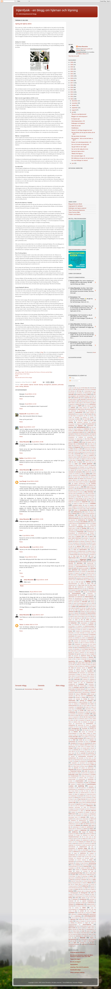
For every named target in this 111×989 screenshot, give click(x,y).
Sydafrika (77, 869)
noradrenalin (90, 731)
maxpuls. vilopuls (84, 680)
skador (91, 828)
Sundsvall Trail (90, 864)
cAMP (75, 462)
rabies (93, 789)
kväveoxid (90, 639)
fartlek (88, 508)
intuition (70, 603)
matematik (77, 679)
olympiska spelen (90, 746)
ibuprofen (74, 590)
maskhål (77, 677)
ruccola (82, 800)
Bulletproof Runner (87, 457)
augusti (74, 110)
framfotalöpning (81, 520)
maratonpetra (82, 672)
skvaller (78, 835)
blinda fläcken (77, 445)
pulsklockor (83, 787)
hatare (70, 552)
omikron (78, 748)
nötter (71, 744)
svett (77, 868)
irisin (93, 603)
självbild (82, 827)
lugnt (77, 654)
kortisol (78, 629)
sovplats (84, 845)
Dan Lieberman (92, 475)
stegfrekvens (83, 853)
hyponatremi (71, 578)
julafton (89, 608)
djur (76, 488)
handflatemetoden (81, 551)
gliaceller (71, 541)
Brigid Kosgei (82, 452)
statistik (89, 851)
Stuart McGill (84, 863)
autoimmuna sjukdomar (82, 422)
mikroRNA (71, 695)
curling (82, 473)
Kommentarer (74, 380)
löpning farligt (72, 663)
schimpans (85, 813)
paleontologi (91, 753)
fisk (80, 513)
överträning (71, 946)
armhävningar (71, 419)
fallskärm (75, 508)
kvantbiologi (76, 637)
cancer (80, 462)
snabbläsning (85, 840)
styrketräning (92, 863)
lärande (36, 384)
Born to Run (86, 450)
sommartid (78, 845)
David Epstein (85, 476)
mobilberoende (84, 703)
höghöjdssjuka (81, 586)
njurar (87, 730)
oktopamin (92, 744)
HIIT (86, 556)
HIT (69, 560)
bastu (93, 429)
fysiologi (84, 528)
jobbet (74, 606)
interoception (76, 601)
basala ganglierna (78, 429)
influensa (70, 598)
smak (79, 838)
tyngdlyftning (71, 896)
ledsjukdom (91, 645)
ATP (91, 420)
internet (70, 601)
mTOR (81, 710)
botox (92, 450)
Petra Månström (78, 764)
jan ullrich (87, 604)
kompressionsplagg (89, 626)
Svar (22, 576)
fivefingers (71, 515)
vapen (92, 907)
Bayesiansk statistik (78, 432)
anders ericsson (83, 407)
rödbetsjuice (89, 805)
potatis (79, 772)
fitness (84, 513)
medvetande (91, 684)
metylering (71, 692)
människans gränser (83, 718)
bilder (78, 440)
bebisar (87, 434)
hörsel (81, 588)
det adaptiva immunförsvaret (78, 483)
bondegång (71, 450)
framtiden (90, 520)
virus (71, 921)
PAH (77, 753)
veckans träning (82, 914)
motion (87, 707)
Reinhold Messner (85, 792)
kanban (90, 614)
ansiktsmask (73, 410)
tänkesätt (92, 896)
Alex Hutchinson (87, 402)
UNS (78, 901)
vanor (84, 907)
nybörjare (91, 740)
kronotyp (70, 634)
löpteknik (90, 667)
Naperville (88, 720)
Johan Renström (24, 441)
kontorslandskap (92, 627)
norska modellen (84, 736)
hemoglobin (75, 552)
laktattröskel (77, 644)
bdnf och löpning (80, 434)
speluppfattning (72, 848)
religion (75, 794)
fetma (91, 510)
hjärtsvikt (71, 571)
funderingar (80, 526)
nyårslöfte (93, 741)
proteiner (93, 782)
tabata (93, 874)
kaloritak (73, 614)
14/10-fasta (87, 389)
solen (93, 843)
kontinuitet (85, 627)
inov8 (85, 598)
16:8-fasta (93, 389)
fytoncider (92, 528)
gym (83, 547)
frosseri (89, 523)
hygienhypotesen (90, 576)
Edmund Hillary (76, 495)
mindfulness (89, 695)
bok (81, 448)
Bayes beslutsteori (79, 430)
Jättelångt (71, 611)
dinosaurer (71, 488)
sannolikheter (80, 812)
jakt (82, 605)
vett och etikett (74, 917)
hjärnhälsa (79, 563)
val (87, 905)
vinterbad (86, 919)
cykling (87, 473)
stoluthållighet (71, 859)
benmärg (79, 435)
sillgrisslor (71, 822)
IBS (69, 590)
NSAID (80, 740)
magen (84, 669)
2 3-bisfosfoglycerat (88, 391)
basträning (86, 429)
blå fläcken (93, 447)
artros (78, 419)
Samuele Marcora (91, 810)
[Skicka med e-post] (47, 382)
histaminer (85, 557)
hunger (90, 574)
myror (77, 715)
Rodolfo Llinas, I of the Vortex (22, 374)
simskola (92, 822)
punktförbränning (72, 789)
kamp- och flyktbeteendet (81, 614)
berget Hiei (92, 435)
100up (70, 389)
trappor (86, 887)
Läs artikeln (61, 357)
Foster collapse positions (86, 518)
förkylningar (80, 531)
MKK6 (91, 702)
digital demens (90, 487)
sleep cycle (88, 836)
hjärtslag (92, 569)
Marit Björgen (91, 674)
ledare (78, 645)
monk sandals (87, 705)
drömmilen (78, 490)
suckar (83, 864)
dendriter (86, 481)
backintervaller (90, 424)
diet (82, 487)
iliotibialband (71, 591)
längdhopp (84, 657)
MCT (82, 682)
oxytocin (88, 751)
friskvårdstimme (82, 523)
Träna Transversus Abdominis (77, 210)
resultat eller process (91, 794)
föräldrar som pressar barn (80, 534)
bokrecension (88, 448)
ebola (70, 495)
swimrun (88, 868)
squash (92, 849)
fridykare (92, 521)
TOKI (71, 884)
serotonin (71, 818)
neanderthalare (89, 723)
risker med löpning (87, 797)
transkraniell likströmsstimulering (75, 887)
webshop (84, 927)
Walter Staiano (91, 926)
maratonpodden (90, 672)
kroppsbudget (85, 634)
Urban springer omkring (77, 972)
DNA (80, 488)
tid (93, 881)
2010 (72, 99)
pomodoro (92, 771)
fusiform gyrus (72, 528)
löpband (80, 661)
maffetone (78, 669)
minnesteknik (91, 697)
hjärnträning (71, 566)
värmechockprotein (73, 924)
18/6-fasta (72, 391)
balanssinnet (90, 425)
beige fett (93, 434)
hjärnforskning (91, 561)
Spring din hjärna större (23, 24)
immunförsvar (92, 591)
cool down (79, 470)
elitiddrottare (71, 498)
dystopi (80, 491)
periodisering (83, 761)
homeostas (77, 571)
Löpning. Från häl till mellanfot (79, 967)
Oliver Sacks (81, 746)
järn (93, 609)
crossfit (92, 471)
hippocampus (72, 557)
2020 (72, 76)
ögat (75, 942)
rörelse (87, 809)
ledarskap (84, 646)
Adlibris (80, 53)
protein (87, 782)
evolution (26, 384)
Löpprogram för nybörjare (76, 206)
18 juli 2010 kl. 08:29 (32, 481)
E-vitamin (86, 493)
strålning (77, 863)
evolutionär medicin (77, 505)
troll (88, 889)
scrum (71, 815)
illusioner (78, 591)
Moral (93, 705)
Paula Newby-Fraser (78, 759)
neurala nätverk (83, 726)
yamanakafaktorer (90, 929)
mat (70, 679)
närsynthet (80, 743)
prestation (93, 774)
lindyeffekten (77, 649)
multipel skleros (90, 710)
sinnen (77, 823)
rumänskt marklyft (90, 800)
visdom (77, 921)
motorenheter (88, 708)
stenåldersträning (81, 854)
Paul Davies (88, 758)
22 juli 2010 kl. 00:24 (37, 547)
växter (78, 926)
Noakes (76, 731)
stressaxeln (71, 861)
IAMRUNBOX (91, 588)
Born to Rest (78, 450)
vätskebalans (72, 926)
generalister (85, 538)
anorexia (88, 409)
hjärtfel (75, 568)
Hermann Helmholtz (84, 554)
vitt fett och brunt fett (91, 921)
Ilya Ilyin (85, 591)
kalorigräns (83, 613)
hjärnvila (92, 566)
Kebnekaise (77, 618)
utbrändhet (78, 902)
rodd (75, 799)
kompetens (79, 626)
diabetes (85, 485)
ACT (70, 397)
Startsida (41, 685)
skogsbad (91, 832)
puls (77, 787)
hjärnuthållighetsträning (81, 566)
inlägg (41, 352)
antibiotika (71, 412)
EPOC (70, 503)
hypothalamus (86, 578)
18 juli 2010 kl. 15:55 (37, 519)
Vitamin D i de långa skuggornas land (81, 130)
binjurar (92, 440)
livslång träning (73, 650)
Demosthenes (89, 478)
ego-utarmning (72, 496)
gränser (79, 546)
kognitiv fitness (80, 621)
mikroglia (92, 694)
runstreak (72, 804)
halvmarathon (83, 549)
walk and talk (83, 926)
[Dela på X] (50, 382)
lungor (92, 654)
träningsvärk (84, 892)
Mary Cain (71, 677)
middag (77, 694)
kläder (76, 619)
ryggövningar (85, 804)
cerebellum (71, 465)
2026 (72, 62)
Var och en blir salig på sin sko (79, 149)
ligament (89, 647)
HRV (70, 574)
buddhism (91, 455)
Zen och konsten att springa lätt (80, 144)
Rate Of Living (84, 790)
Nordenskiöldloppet (73, 733)
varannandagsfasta (73, 909)
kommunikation (72, 626)
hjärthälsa (93, 568)
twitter (93, 894)
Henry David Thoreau (84, 552)
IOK (89, 603)
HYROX (92, 578)
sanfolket (73, 812)
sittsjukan (85, 825)
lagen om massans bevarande (87, 642)
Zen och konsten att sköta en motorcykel (78, 934)
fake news (88, 506)
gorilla (93, 541)
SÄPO (86, 872)
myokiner (72, 715)
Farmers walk (82, 508)
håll (78, 579)
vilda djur (94, 917)
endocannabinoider (81, 500)
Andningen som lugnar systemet (77, 208)
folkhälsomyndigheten (74, 518)
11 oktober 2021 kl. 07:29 (31, 624)
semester (83, 817)
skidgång (76, 830)
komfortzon (91, 624)
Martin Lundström (90, 676)
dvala (83, 490)
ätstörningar (91, 941)
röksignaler (82, 809)
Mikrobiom (84, 694)
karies (76, 616)
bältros (78, 458)
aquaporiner (80, 415)
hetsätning (92, 554)
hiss (80, 557)
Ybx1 (70, 931)
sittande (78, 825)
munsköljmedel (81, 712)
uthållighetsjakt (80, 904)
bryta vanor (71, 455)
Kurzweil (70, 637)
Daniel (21, 427)
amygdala (94, 405)
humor (80, 574)
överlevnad (84, 944)
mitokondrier (72, 700)
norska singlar (93, 736)
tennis (89, 879)
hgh (69, 556)
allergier (83, 404)
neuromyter (84, 728)
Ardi (91, 415)
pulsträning (91, 787)
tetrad (72, 881)
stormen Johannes (81, 859)
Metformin (92, 690)
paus (86, 759)
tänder (87, 896)
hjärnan (31, 384)
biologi (83, 442)
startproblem (83, 851)
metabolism (73, 690)
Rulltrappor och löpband (78, 123)
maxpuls (77, 680)
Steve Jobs (88, 856)
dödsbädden (79, 493)
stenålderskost (72, 855)
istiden (78, 604)
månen (75, 718)
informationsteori (78, 598)
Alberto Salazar (72, 402)
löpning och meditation (84, 666)
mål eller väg (87, 717)
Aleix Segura (79, 402)
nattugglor (92, 721)
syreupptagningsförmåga (75, 873)
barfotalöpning (81, 427)
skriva (92, 833)
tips (95, 882)
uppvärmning (71, 902)
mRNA (75, 710)
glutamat (76, 541)
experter (92, 505)
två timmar (80, 894)
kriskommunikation (86, 631)
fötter (88, 534)
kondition (71, 627)
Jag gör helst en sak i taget (78, 146)
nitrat (77, 730)
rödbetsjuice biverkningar (74, 807)
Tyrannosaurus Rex (80, 896)
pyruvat (87, 789)
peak (71, 761)
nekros (87, 725)
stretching (86, 861)
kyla (70, 641)
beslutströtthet (90, 437)
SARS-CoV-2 (72, 814)
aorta (77, 414)
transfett (92, 886)
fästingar (87, 529)
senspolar (92, 817)
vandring (76, 907)
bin (83, 440)
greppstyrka (83, 544)
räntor (71, 805)
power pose (84, 772)
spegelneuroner (83, 846)
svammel (86, 866)
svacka (80, 866)
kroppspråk (86, 636)
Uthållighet (71, 904)
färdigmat (82, 529)
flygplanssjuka (71, 516)
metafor (86, 690)
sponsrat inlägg (82, 848)
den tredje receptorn (78, 481)
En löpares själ (75, 119)
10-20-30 (92, 387)
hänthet (82, 583)
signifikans (91, 820)
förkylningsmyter (90, 531)
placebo (91, 766)
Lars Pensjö (22, 481)
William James (91, 927)
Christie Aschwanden (73, 467)
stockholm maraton (89, 858)
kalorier (76, 613)
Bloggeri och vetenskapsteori (79, 116)
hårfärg (89, 579)
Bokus (84, 53)
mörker (71, 720)
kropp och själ (77, 634)
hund (86, 574)
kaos (95, 614)
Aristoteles (77, 417)
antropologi (71, 414)
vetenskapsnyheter (90, 916)
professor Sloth (82, 777)
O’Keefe (76, 744)
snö (75, 841)
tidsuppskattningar (77, 882)
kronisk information (80, 632)
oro (81, 749)
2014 (72, 89)
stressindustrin (79, 861)
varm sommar (90, 910)
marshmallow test (81, 676)
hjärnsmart (77, 564)
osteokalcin (82, 751)
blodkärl (92, 445)
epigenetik (85, 501)
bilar (74, 440)
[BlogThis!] (48, 382)
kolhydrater (74, 623)
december (75, 100)
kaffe (76, 611)
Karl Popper (81, 616)
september (75, 107)
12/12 (74, 389)
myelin (94, 713)
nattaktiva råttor (76, 721)
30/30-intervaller (87, 392)
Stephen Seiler (81, 856)
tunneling (70, 894)
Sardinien (87, 812)
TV (75, 894)
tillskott (89, 882)
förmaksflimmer (72, 533)
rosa (89, 799)
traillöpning (85, 886)
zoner (70, 937)
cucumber (77, 473)
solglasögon (71, 845)
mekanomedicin (83, 685)
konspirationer (78, 627)
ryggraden (78, 804)
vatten (94, 912)
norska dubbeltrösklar (89, 735)
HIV (73, 560)
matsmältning (71, 680)
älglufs (94, 939)
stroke (92, 861)
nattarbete (85, 721)
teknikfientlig (77, 879)
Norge (75, 735)
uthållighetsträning (90, 904)
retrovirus (87, 795)
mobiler (92, 703)
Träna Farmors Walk (74, 212)
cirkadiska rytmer (92, 467)
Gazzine (78, 50)
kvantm (83, 637)
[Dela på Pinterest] (53, 382)
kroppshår (79, 636)
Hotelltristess (74, 128)
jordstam (77, 608)
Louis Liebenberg (90, 652)
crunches (70, 473)
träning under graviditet (91, 891)
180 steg (79, 391)
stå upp (72, 864)
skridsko (88, 833)
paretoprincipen (72, 758)
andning (92, 407)
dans (71, 476)
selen (90, 815)
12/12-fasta (80, 389)
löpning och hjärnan (91, 664)
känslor (70, 642)
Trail (79, 886)
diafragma (72, 487)
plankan (83, 767)
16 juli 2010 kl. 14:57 (29, 427)
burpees (94, 457)
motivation (79, 708)
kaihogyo (83, 611)
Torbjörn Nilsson (78, 884)
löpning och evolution (81, 664)
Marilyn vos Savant (81, 674)
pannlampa (78, 754)
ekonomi (79, 496)
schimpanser (93, 814)
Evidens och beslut (83, 503)
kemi (83, 618)
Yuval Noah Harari (85, 932)
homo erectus (91, 571)
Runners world (86, 48)
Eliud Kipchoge (79, 498)
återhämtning (72, 939)
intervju (92, 601)
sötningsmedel (81, 874)
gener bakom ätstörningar (75, 538)
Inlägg (72, 378)
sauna (80, 813)
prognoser (91, 777)
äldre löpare (84, 939)
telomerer (84, 879)
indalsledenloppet (73, 595)
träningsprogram (74, 892)
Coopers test (86, 470)
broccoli (88, 452)
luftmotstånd (71, 654)
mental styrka (72, 689)
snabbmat (92, 840)
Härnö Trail (90, 583)
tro (85, 889)
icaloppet (79, 590)
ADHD (81, 397)
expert (86, 505)
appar (90, 414)
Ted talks (94, 877)
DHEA (79, 485)
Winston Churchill (72, 929)
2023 (72, 69)
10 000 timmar (84, 387)
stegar (75, 853)
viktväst (84, 917)
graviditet (89, 543)
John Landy (71, 608)
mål (81, 717)
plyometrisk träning (87, 769)
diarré (78, 487)
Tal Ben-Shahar (72, 876)
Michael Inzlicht (78, 692)
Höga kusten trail (82, 585)
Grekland (77, 544)
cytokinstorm (75, 475)
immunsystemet (76, 593)
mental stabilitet (91, 687)
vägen (86, 922)
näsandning (87, 743)
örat (88, 942)
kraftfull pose (91, 629)
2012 (72, 94)
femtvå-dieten (83, 510)
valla (91, 905)
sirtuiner (87, 823)
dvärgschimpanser (90, 490)
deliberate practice (73, 478)
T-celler (88, 874)
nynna (87, 741)
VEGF (71, 916)
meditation (81, 684)
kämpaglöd (91, 640)
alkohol (77, 404)
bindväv (87, 440)
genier (71, 539)
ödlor (70, 942)
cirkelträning (73, 468)
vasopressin (88, 912)
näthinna (94, 743)
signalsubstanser (82, 820)
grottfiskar (94, 544)
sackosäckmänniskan (73, 810)
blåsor (76, 448)
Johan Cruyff (91, 606)
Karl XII (87, 616)
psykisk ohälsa (81, 784)
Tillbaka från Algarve (77, 153)
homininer (84, 571)
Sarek (93, 812)
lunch (88, 654)
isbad (73, 604)
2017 (72, 82)
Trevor (21, 624)
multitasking (72, 712)
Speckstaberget (72, 846)
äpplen (80, 941)
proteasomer (80, 782)
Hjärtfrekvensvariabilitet (84, 568)
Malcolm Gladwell (80, 671)
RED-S (92, 790)
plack (70, 767)
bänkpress (84, 458)
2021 (72, 73)
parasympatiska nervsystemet (85, 756)
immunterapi (89, 593)
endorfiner (91, 500)
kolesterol (93, 621)
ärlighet (84, 941)
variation (82, 911)
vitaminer (83, 921)
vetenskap (78, 916)
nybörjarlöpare (72, 741)
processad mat (90, 776)
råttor (95, 804)
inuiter (75, 603)
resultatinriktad (73, 795)
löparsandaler (91, 659)
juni (73, 163)
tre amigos (71, 889)
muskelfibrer (93, 712)
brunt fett (77, 453)
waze (79, 927)
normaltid (81, 735)
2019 (72, 78)
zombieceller (86, 935)
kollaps (70, 624)
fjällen (79, 515)
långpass (78, 657)
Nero (77, 726)
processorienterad (72, 777)
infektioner (82, 595)
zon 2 (92, 936)
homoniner (71, 573)
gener (91, 536)
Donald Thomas (86, 488)
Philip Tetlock (76, 766)
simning (84, 822)
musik (87, 712)
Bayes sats (88, 430)
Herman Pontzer (74, 554)
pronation (70, 780)
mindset (71, 697)
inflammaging (91, 595)
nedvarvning (80, 725)
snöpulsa (88, 841)
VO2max (73, 922)
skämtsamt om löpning (88, 835)
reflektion (71, 792)
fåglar (76, 529)
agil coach (93, 397)
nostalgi (87, 738)
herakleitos (93, 552)
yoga (83, 931)
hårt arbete (71, 581)
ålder (75, 937)
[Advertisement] (40, 671)
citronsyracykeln (81, 468)
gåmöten (92, 547)
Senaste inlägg (20, 685)
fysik (78, 528)
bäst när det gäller (92, 458)
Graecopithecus (75, 543)
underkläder (91, 899)
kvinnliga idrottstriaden (73, 639)
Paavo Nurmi (71, 753)
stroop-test (71, 863)
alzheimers (93, 404)
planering (76, 767)
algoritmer (72, 404)
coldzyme (72, 470)
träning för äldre (80, 891)
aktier (78, 401)
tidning (70, 882)
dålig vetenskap (88, 491)
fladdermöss (86, 515)
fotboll (94, 518)
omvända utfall (85, 748)
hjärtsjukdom (84, 569)
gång (70, 549)
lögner (79, 659)
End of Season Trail (89, 498)
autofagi (71, 422)
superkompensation (73, 866)
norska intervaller (73, 736)
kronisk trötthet (90, 632)
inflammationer (89, 596)
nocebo (83, 731)
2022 (72, 71)
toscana (92, 884)
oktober (74, 105)
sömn (73, 874)
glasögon (92, 539)
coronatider (71, 472)
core (93, 470)
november (75, 103)
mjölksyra (90, 700)
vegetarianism (92, 914)
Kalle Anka (71, 613)
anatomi (73, 407)
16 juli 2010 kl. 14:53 (32, 413)
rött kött (92, 809)
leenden (70, 647)
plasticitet (54, 384)
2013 (72, 92)
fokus (93, 516)
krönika (92, 636)
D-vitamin (82, 475)
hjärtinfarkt (74, 569)
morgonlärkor (71, 707)
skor (81, 833)
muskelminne (73, 713)
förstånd (92, 533)
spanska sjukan (90, 845)
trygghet (92, 889)
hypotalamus (79, 578)
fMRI (77, 516)
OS (91, 749)
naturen (70, 723)
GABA (93, 534)
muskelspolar (80, 713)
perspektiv (71, 764)
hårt (93, 579)
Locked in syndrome (79, 652)
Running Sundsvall (91, 802)
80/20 (89, 394)
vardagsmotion (82, 909)
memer (70, 687)
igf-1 (93, 590)
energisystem (77, 501)
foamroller (88, 516)
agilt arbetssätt (81, 399)
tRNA (81, 889)
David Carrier (77, 476)
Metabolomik (80, 690)
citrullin (88, 468)
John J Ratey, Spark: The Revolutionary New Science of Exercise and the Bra (33, 372)
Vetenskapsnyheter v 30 (78, 121)
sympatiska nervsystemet (88, 869)
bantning (71, 427)
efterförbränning (90, 495)
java (91, 604)
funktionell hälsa (90, 526)
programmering (81, 779)
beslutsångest (71, 438)
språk (79, 849)
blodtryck (71, 447)
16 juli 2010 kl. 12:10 (30, 404)
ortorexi (86, 749)
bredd (76, 452)
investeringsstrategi (82, 603)
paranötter (93, 754)
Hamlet (92, 549)
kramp (70, 631)
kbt (91, 616)
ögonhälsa (82, 942)
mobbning (76, 703)
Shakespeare (85, 818)
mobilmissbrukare (73, 705)
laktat (70, 644)
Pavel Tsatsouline (92, 759)
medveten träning (73, 685)
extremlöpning (81, 506)
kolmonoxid (76, 624)
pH (71, 766)
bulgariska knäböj (72, 457)
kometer (84, 624)
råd (91, 804)
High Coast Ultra (77, 556)
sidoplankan (73, 820)
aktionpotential (84, 401)
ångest (91, 937)
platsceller (79, 769)
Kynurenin (76, 640)
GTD (93, 546)
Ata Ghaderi (78, 420)
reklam (92, 792)
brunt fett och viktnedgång (88, 453)
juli (73, 112)
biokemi (76, 442)
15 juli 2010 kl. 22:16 (30, 394)
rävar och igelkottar (79, 805)
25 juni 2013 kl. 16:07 (38, 614)
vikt (80, 918)
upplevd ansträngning (87, 901)
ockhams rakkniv (84, 744)
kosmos (84, 629)
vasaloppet (71, 912)
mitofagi (92, 699)
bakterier (80, 425)
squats (70, 851)
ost (76, 751)
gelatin (86, 536)
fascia (92, 508)
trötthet (92, 892)
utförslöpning (91, 902)
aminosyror (73, 405)
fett (69, 512)
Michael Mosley (86, 692)
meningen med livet (78, 687)
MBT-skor (92, 680)
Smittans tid (84, 838)
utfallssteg (84, 902)
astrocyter (71, 420)
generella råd (93, 538)
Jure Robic (75, 609)
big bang (87, 439)
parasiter (73, 756)
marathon (90, 671)
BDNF (16, 375)
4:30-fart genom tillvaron (77, 952)
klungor (70, 619)
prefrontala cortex (73, 774)
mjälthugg (82, 700)
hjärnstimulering (91, 564)
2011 (71, 96)
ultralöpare (75, 899)
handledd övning (90, 551)
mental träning (80, 689)
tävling (70, 897)
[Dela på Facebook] (51, 382)
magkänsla (91, 669)
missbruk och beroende (74, 699)
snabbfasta (78, 840)
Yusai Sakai (76, 932)
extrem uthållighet (72, 506)
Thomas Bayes (78, 881)
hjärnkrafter (71, 564)
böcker (79, 460)
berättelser (81, 437)
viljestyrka (73, 919)
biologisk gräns (91, 442)
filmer (70, 513)
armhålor (92, 417)
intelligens (86, 600)
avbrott (83, 424)
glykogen (82, 541)
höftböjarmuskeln (72, 585)
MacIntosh (71, 669)
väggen (92, 922)
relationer (70, 794)
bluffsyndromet (86, 447)
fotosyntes (73, 520)
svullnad (82, 868)
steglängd (91, 853)
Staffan (21, 458)
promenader (91, 779)
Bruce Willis (71, 453)
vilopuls (80, 919)
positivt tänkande (72, 772)
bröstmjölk (78, 455)
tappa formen (71, 877)
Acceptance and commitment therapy (79, 396)
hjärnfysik (71, 563)
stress (91, 859)
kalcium (92, 611)
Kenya (87, 618)
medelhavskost (89, 682)
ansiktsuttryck (82, 410)
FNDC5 (82, 516)
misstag (85, 699)
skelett (70, 830)
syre (92, 871)
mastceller (92, 677)
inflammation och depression (76, 596)
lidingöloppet (82, 647)
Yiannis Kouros (76, 931)
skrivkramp (71, 835)
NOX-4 (92, 738)
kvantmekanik (90, 637)
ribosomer (71, 797)
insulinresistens (78, 600)
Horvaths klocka (90, 573)
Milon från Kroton (80, 695)
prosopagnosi (91, 780)
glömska (88, 541)
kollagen (92, 623)
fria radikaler (84, 521)
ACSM (92, 396)
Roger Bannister (82, 799)
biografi (70, 442)
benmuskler (72, 435)
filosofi (74, 513)
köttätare (76, 642)
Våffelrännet (79, 922)
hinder (92, 556)
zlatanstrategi (78, 935)
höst (85, 588)
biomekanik (81, 444)
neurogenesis (47, 384)
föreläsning (72, 531)
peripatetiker (74, 762)
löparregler (84, 659)
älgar (90, 939)
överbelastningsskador (74, 944)
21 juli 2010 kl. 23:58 (28, 535)
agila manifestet (73, 399)
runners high (72, 802)
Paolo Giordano (86, 754)
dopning (72, 490)
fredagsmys (71, 521)
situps (92, 825)
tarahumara (79, 878)
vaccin (83, 906)
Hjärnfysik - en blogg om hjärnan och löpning (47, 10)
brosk (93, 452)
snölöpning (81, 841)
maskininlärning (84, 677)
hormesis (83, 573)
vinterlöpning (93, 919)
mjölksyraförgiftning (73, 702)
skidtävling (93, 830)
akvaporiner (91, 401)
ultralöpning (83, 899)
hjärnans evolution (82, 561)
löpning (41, 384)
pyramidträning (81, 789)
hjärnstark (84, 564)
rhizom (92, 795)
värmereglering (87, 924)
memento (91, 685)
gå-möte (87, 547)
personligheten (91, 762)
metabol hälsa (93, 689)
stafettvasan (76, 851)
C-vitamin (87, 460)
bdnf (21, 384)
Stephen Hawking (72, 856)
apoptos (81, 414)
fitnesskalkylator (90, 513)
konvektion (72, 629)
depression (93, 481)
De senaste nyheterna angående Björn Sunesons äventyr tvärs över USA (81, 955)
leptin (75, 647)
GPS (70, 543)
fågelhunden (71, 529)
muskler (87, 713)
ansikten (94, 409)
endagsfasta (71, 500)
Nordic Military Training (84, 733)
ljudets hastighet (82, 650)
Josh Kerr (83, 608)
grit (89, 544)
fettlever (86, 511)
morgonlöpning (80, 707)
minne (83, 697)
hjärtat (70, 568)
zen (92, 932)
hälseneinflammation (73, 583)
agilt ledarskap (90, 399)
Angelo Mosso (81, 409)
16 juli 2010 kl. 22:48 (30, 458)
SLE (82, 836)
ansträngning (91, 410)
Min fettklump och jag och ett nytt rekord (82, 158)
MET (87, 689)
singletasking (71, 823)
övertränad (91, 944)
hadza (74, 549)
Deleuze (92, 476)
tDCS (85, 877)
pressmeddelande (85, 774)
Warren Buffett (72, 927)
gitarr (86, 539)
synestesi (85, 871)
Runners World (82, 802)
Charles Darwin (78, 465)
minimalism (77, 697)
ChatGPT (86, 465)
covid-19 (87, 472)
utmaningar (71, 906)
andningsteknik (72, 409)
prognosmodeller (72, 779)
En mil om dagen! (75, 961)
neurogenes (92, 726)
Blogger (80, 982)
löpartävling (72, 661)
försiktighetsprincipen (82, 533)
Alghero (94, 402)
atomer (85, 420)
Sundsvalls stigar (75, 969)
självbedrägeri (76, 827)
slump (75, 838)
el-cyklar (92, 496)
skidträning (83, 830)
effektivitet (83, 495)
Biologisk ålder (72, 444)
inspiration (91, 598)
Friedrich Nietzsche (73, 523)
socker (74, 843)
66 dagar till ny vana (81, 394)
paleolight (83, 753)
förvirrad (70, 534)
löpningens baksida (80, 667)
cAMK (70, 462)
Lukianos (83, 654)
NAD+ (76, 720)
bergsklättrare (71, 437)
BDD (85, 432)
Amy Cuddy (87, 405)
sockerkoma (87, 843)
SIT (92, 823)
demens (82, 478)
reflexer (76, 792)
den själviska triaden (82, 480)
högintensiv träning (73, 588)
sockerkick (80, 843)
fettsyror (92, 511)
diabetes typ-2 (92, 485)
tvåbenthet (87, 894)
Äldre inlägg (60, 685)
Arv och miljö (86, 419)
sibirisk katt (93, 818)
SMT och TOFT (92, 838)
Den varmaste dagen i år (78, 156)
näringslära (73, 743)
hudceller (75, 574)
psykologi (81, 786)
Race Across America (74, 790)
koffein (87, 619)
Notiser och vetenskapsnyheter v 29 (81, 142)
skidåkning (75, 832)
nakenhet (82, 720)
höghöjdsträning (90, 586)
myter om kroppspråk (73, 717)
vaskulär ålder (81, 912)
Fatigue (76, 510)
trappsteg (92, 887)
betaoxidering (80, 438)
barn (90, 427)
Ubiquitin (83, 897)
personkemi (82, 762)
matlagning (92, 679)
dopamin (94, 488)
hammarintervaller (72, 551)
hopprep (77, 573)
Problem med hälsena (75, 214)
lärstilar (70, 659)
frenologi (77, 521)
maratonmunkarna (73, 672)
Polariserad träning (75, 771)
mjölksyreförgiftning (83, 702)
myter (91, 715)
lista (95, 649)
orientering (75, 749)
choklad (92, 465)
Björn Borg (90, 443)
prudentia (73, 784)
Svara (21, 398)
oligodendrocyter (72, 746)
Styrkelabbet (74, 964)
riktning (76, 797)
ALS (87, 404)
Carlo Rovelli (88, 462)
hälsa (88, 582)
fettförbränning (78, 512)
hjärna (77, 560)
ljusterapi (70, 652)
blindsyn (83, 445)
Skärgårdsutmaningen (74, 836)
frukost (94, 523)
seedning (85, 815)
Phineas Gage (84, 766)
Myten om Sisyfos (84, 715)
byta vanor (72, 458)
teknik (71, 879)
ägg (79, 939)
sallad (81, 810)
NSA (74, 740)
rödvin (85, 807)
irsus (70, 604)
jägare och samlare (85, 609)
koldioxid (87, 621)
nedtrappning (72, 725)
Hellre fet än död (76, 125)
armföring (85, 417)
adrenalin (87, 397)
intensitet (92, 600)
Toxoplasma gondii (72, 886)
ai (95, 399)
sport (92, 848)
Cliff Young (93, 468)
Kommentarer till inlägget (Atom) (34, 689)
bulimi (79, 457)
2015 (72, 87)
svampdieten (71, 868)
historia (91, 557)
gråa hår (72, 546)
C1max (92, 460)
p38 (93, 751)
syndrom (78, 871)
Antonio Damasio (90, 412)
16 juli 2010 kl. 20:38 (37, 441)
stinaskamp (79, 858)
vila (89, 918)
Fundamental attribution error (78, 525)
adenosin (76, 397)
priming (82, 776)
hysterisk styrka (72, 579)
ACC (95, 394)
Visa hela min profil (74, 56)
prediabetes (91, 772)
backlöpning (71, 425)
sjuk (69, 827)
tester (94, 879)
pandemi (71, 754)
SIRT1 (81, 823)
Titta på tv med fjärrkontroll (78, 114)
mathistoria (85, 679)
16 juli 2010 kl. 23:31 (37, 470)
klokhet (92, 618)
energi (70, 501)
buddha (85, 455)
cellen (76, 463)
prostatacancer (72, 782)
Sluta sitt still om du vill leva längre (23, 377)
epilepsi (92, 501)
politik (86, 771)
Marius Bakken (72, 676)
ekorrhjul (86, 496)
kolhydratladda (84, 623)
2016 (72, 85)
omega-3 (71, 748)
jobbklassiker (82, 606)
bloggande (77, 447)
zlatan (90, 934)
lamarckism (85, 644)
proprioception (80, 781)
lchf (74, 645)
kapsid (71, 616)
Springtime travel (72, 849)
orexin (70, 749)
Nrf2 (69, 740)
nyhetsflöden (80, 741)
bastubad (70, 430)
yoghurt (88, 931)
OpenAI (92, 748)
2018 (72, 80)
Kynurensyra (83, 640)
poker (94, 769)
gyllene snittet (77, 547)
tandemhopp (84, 876)
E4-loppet (92, 493)
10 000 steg (76, 387)
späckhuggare (86, 849)
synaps (70, 871)
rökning (76, 809)
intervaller (84, 601)
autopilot (78, 424)
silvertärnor (77, 822)
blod (88, 445)
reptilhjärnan (82, 794)
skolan (77, 833)
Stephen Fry (91, 854)
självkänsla (79, 828)
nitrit (83, 730)
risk (81, 797)
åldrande (26, 386)
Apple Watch (73, 415)
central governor (87, 463)
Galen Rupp (71, 536)
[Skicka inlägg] (43, 382)
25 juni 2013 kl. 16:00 (42, 579)
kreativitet (78, 631)
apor (86, 414)
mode (80, 705)
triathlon (77, 889)
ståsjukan (78, 864)
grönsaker (87, 546)
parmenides (81, 758)
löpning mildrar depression (84, 663)
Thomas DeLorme (87, 881)
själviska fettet (72, 828)
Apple (94, 414)
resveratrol (80, 795)
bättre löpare (73, 460)
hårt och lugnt (79, 582)
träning (21, 386)
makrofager (71, 671)
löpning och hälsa (74, 666)
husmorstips (82, 576)
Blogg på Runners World (75, 204)
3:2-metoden (79, 392)
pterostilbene (71, 787)
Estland (75, 503)
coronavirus (79, 472)
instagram (71, 600)
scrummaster (78, 815)
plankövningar (91, 767)
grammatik (83, 543)
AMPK (79, 406)
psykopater (91, 786)
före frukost (93, 529)
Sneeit (94, 352)
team (89, 877)
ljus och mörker (90, 650)
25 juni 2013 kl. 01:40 (36, 591)
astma (93, 419)
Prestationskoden (75, 776)
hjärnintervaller (90, 563)
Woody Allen (81, 929)
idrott (89, 590)
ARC (87, 415)
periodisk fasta (92, 761)
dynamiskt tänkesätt (73, 491)
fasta (70, 510)
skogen (84, 832)
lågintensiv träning (85, 655)
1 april (70, 387)
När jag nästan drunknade (78, 136)
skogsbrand (71, 833)
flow (93, 515)
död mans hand (72, 493)
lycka (70, 655)
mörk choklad (93, 718)
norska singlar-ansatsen (76, 738)
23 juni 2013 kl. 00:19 (31, 557)
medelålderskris (72, 684)
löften (74, 659)
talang (78, 876)
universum (71, 901)
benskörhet (85, 435)
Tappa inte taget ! (75, 959)
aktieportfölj (72, 401)
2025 (72, 64)
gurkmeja (70, 547)
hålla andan (83, 579)
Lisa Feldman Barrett (87, 649)
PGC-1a (93, 764)
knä (82, 619)
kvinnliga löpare (83, 639)
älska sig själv (73, 941)
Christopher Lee (82, 467)
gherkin (77, 539)
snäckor (70, 841)
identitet (85, 590)
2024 (72, 67)
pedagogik (76, 761)
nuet (86, 740)
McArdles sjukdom (73, 682)
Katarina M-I (23, 413)
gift (82, 539)
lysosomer (76, 655)
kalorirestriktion (91, 613)
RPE (78, 800)
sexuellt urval (78, 818)
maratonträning (72, 674)
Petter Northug (86, 764)
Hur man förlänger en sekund (79, 160)
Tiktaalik (84, 882)
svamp (92, 866)
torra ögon (86, 884)
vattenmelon (73, 914)
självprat (85, 828)
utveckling (78, 905)
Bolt (93, 448)
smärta (71, 840)
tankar (91, 876)
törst (77, 897)
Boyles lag (71, 452)
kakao (88, 611)
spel (92, 846)
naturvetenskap (79, 723)
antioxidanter (78, 412)
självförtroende (90, 827)
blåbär (71, 448)
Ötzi (93, 942)
